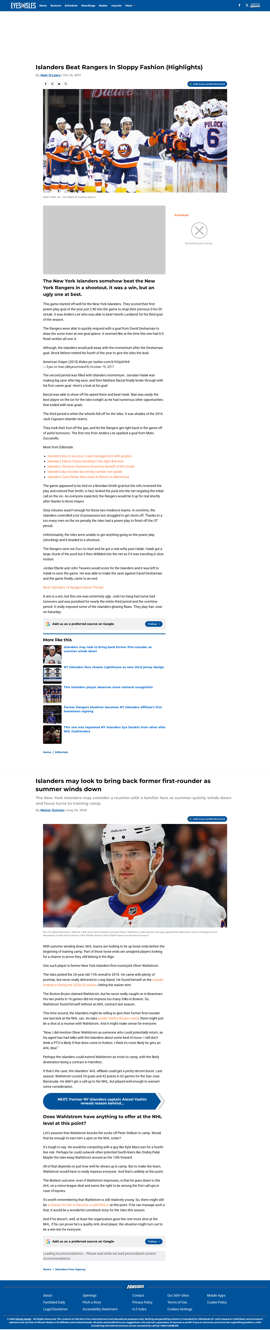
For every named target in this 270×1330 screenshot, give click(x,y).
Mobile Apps (216, 1295)
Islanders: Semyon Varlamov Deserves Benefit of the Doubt (91, 466)
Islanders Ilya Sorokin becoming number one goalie (85, 472)
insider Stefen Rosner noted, (119, 1018)
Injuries (116, 5)
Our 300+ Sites (178, 1295)
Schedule (71, 5)
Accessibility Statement (100, 1309)
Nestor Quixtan (52, 810)
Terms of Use (177, 1302)
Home (47, 752)
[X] (247, 5)
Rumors (55, 5)
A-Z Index (139, 1309)
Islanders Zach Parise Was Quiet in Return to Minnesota (88, 477)
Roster (103, 5)
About (47, 1295)
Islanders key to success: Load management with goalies (90, 456)
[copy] (65, 83)
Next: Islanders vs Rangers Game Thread (73, 587)
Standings (88, 5)
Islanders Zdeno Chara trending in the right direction (86, 461)
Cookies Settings (179, 1309)
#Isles (83, 362)
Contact (138, 1295)
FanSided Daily (54, 1302)
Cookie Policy (217, 1302)
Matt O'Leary (50, 75)
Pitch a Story (92, 1302)
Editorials (61, 752)
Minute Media (23, 1319)
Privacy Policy (142, 1302)
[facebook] (239, 5)
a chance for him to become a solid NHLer (78, 1205)
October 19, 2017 (102, 367)
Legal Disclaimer (55, 1309)
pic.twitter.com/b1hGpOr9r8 (109, 362)
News (43, 5)
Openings (89, 1295)
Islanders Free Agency (70, 1269)
